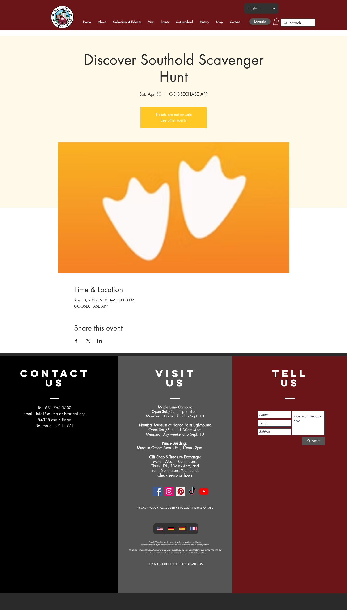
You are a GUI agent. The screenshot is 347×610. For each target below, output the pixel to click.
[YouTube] (203, 491)
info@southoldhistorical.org (61, 413)
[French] (192, 528)
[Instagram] (169, 491)
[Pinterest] (180, 491)
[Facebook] (157, 491)
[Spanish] (181, 528)
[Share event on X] (88, 341)
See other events (173, 120)
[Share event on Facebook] (76, 341)
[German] (170, 528)
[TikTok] (192, 491)
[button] (276, 21)
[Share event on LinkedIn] (99, 341)
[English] (159, 528)
